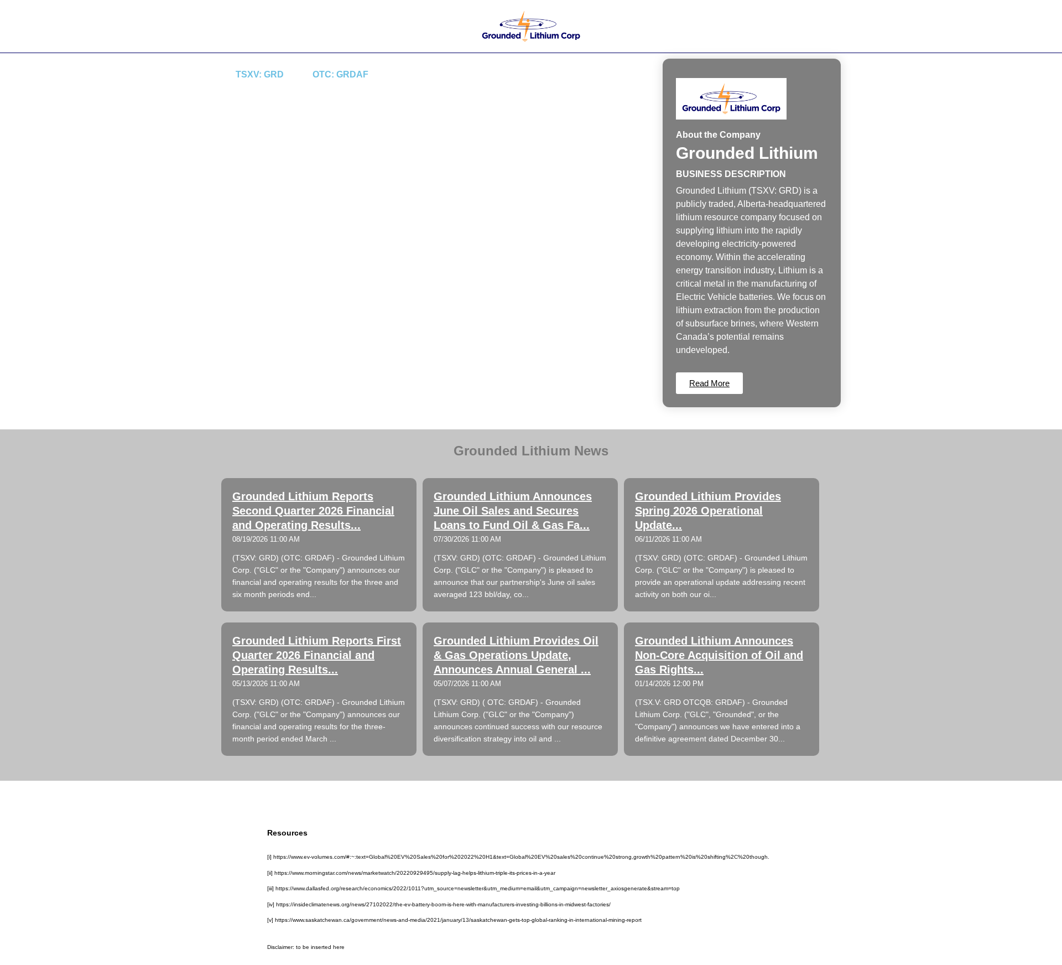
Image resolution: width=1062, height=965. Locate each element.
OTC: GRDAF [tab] (340, 74)
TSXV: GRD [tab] (260, 74)
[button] (709, 383)
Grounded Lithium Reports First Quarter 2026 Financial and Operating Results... (316, 655)
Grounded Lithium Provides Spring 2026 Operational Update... (708, 510)
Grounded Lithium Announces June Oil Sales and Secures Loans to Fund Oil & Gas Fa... (513, 510)
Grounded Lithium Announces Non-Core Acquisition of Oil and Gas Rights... (719, 655)
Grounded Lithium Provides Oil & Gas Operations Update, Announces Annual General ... (516, 655)
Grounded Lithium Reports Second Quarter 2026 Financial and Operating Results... (313, 510)
